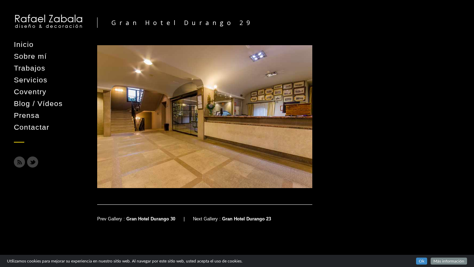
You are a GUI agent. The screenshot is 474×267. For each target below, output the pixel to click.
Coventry (30, 92)
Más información (448, 261)
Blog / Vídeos (38, 103)
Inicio (24, 44)
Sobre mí (30, 56)
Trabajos (29, 68)
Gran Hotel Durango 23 (246, 218)
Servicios (31, 80)
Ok (421, 261)
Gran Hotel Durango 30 (150, 218)
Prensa (27, 115)
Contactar (31, 127)
